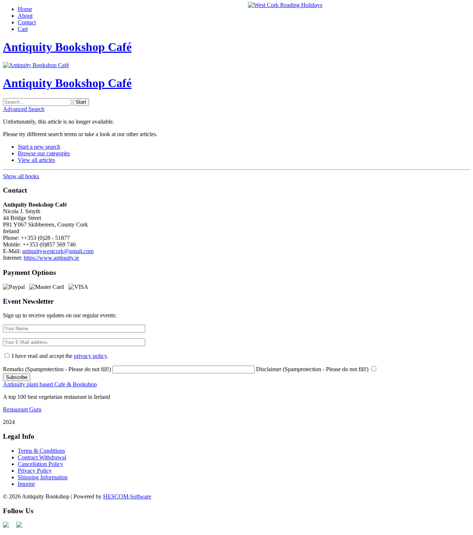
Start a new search (39, 147)
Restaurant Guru (22, 409)
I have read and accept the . (60, 356)
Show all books (21, 176)
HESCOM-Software (127, 496)
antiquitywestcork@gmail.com (57, 251)
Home (25, 9)
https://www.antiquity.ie (51, 258)
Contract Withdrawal (42, 457)
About (25, 16)
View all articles (36, 160)
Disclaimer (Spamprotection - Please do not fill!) (312, 369)
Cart (23, 29)
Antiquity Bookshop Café (67, 47)
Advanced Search (23, 109)
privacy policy (90, 356)
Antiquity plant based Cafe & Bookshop (50, 384)
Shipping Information (43, 477)
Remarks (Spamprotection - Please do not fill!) (57, 369)
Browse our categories (44, 153)
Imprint (26, 484)
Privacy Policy (35, 470)
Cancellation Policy (40, 464)
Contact (27, 22)
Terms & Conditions (41, 451)
